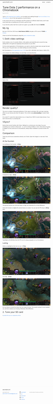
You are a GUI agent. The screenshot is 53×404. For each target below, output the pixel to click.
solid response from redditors (13, 16)
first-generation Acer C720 (18, 50)
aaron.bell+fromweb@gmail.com (10, 393)
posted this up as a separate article (12, 315)
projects (48, 2)
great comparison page (29, 35)
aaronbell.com (8, 2)
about (43, 2)
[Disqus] (26, 334)
